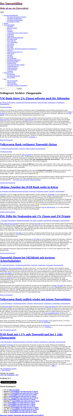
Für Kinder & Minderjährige (15, 20)
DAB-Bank (46, 325)
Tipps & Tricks (11, 82)
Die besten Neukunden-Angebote (16, 17)
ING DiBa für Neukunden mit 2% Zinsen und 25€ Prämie (35, 216)
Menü (2, 12)
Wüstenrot (10, 71)
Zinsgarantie (3, 104)
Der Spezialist (11, 77)
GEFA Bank (10, 44)
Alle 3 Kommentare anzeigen (8, 330)
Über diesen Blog (12, 84)
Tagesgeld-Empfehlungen (11, 15)
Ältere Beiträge (5, 370)
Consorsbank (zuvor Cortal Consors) (17, 33)
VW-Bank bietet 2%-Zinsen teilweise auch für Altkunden (35, 98)
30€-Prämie (47, 322)
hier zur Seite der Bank (48, 207)
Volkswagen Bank (12, 68)
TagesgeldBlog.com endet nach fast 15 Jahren (24, 391)
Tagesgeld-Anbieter (9, 25)
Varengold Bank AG (13, 66)
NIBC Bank (10, 53)
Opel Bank (10, 57)
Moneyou (10, 50)
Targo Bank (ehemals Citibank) (16, 64)
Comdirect (10, 31)
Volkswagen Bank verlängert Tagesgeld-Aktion (28, 144)
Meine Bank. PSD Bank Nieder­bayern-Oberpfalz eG (22, 49)
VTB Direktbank (12, 69)
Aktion (16, 148)
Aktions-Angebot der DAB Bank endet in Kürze (29, 187)
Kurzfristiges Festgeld (13, 21)
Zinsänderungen (20, 102)
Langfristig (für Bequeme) (14, 18)
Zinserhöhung (60, 102)
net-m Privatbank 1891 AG (14, 52)
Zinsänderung (52, 102)
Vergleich (9, 277)
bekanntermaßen (29, 119)
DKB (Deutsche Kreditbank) (15, 37)
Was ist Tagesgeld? (12, 80)
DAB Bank (10, 34)
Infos (5, 79)
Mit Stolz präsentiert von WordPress (33, 415)
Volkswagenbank (42, 102)
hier (7, 250)
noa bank (9, 55)
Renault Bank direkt (12, 61)
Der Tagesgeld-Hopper (13, 76)
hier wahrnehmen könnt (52, 313)
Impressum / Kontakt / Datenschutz (17, 85)
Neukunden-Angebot (42, 191)
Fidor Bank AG (11, 41)
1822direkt (10, 26)
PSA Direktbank (11, 58)
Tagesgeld (22, 148)
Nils (8, 104)
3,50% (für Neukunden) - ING (9, 375)
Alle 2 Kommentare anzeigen (8, 368)
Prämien (6, 23)
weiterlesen (33, 137)
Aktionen (12, 102)
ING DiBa (10, 47)
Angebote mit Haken (31, 102)
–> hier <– (53, 365)
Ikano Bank (10, 45)
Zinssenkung (57, 265)
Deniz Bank (10, 36)
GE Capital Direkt (12, 42)
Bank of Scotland (12, 28)
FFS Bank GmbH (12, 39)
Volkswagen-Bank (50, 306)
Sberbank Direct (11, 63)
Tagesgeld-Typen (8, 72)
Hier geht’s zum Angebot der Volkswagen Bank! (27, 179)
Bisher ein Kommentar (6, 140)
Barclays (9, 29)
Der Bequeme (11, 74)
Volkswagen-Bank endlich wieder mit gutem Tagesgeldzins (35, 299)
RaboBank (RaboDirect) (14, 60)
